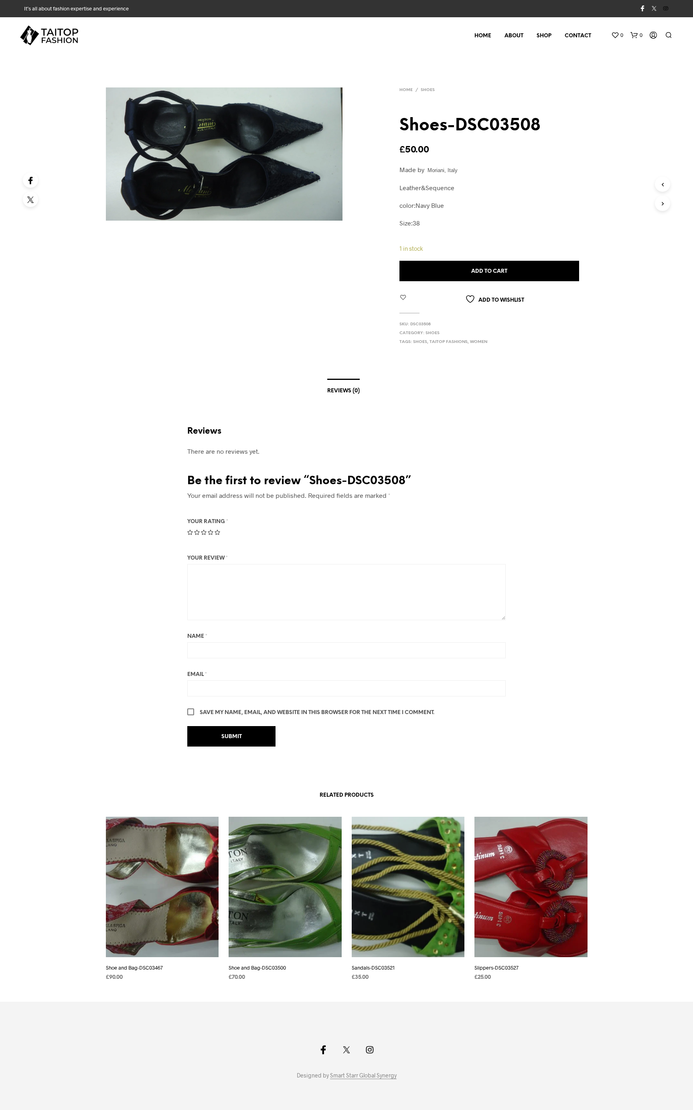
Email (197, 674)
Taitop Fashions (449, 342)
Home (482, 36)
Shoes (428, 90)
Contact (578, 36)
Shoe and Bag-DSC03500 (257, 967)
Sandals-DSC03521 (373, 967)
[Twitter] (30, 199)
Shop (544, 36)
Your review (207, 558)
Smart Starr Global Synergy (363, 1075)
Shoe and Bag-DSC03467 (134, 967)
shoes (420, 342)
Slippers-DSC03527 (496, 967)
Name (197, 636)
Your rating (207, 521)
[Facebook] (30, 180)
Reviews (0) (343, 391)
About (514, 36)
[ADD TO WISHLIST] (170, 951)
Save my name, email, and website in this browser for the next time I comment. (317, 712)
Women (478, 342)
